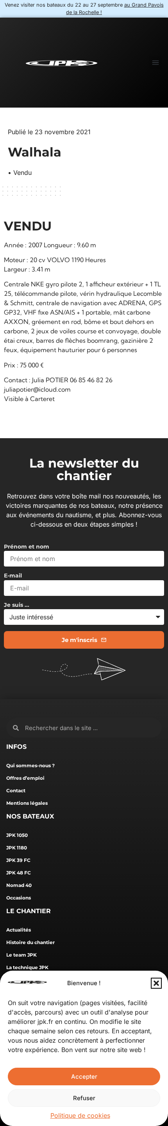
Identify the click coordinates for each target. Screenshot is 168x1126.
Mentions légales (27, 803)
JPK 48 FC (18, 873)
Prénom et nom (26, 547)
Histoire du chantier (30, 942)
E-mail (13, 576)
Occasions (18, 898)
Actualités (18, 930)
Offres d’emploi (25, 778)
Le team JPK (21, 955)
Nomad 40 (19, 885)
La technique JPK (27, 967)
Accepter (84, 1076)
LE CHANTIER (28, 911)
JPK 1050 (17, 835)
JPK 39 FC (18, 860)
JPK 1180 (16, 848)
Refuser (84, 1098)
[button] (156, 983)
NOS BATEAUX (30, 816)
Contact (15, 790)
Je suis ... (16, 605)
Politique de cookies (80, 1115)
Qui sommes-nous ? (30, 765)
